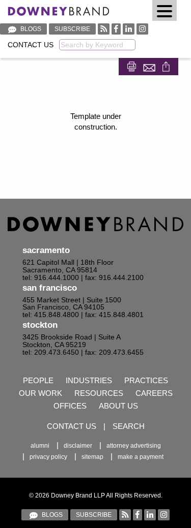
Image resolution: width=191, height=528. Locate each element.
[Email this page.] (150, 65)
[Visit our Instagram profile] (142, 28)
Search (129, 426)
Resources (98, 393)
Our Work (40, 393)
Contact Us (30, 45)
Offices (70, 405)
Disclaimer (78, 445)
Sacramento (46, 250)
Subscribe (72, 29)
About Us (118, 405)
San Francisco (49, 288)
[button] (164, 10)
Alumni (40, 445)
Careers (154, 393)
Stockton (40, 325)
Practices (146, 380)
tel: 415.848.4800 (50, 315)
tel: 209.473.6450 (50, 352)
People (38, 380)
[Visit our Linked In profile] (128, 28)
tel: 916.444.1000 (50, 278)
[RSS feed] (104, 28)
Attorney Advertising (133, 445)
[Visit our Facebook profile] (116, 28)
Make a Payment (140, 456)
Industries (89, 380)
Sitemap (92, 456)
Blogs (30, 29)
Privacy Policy (48, 456)
